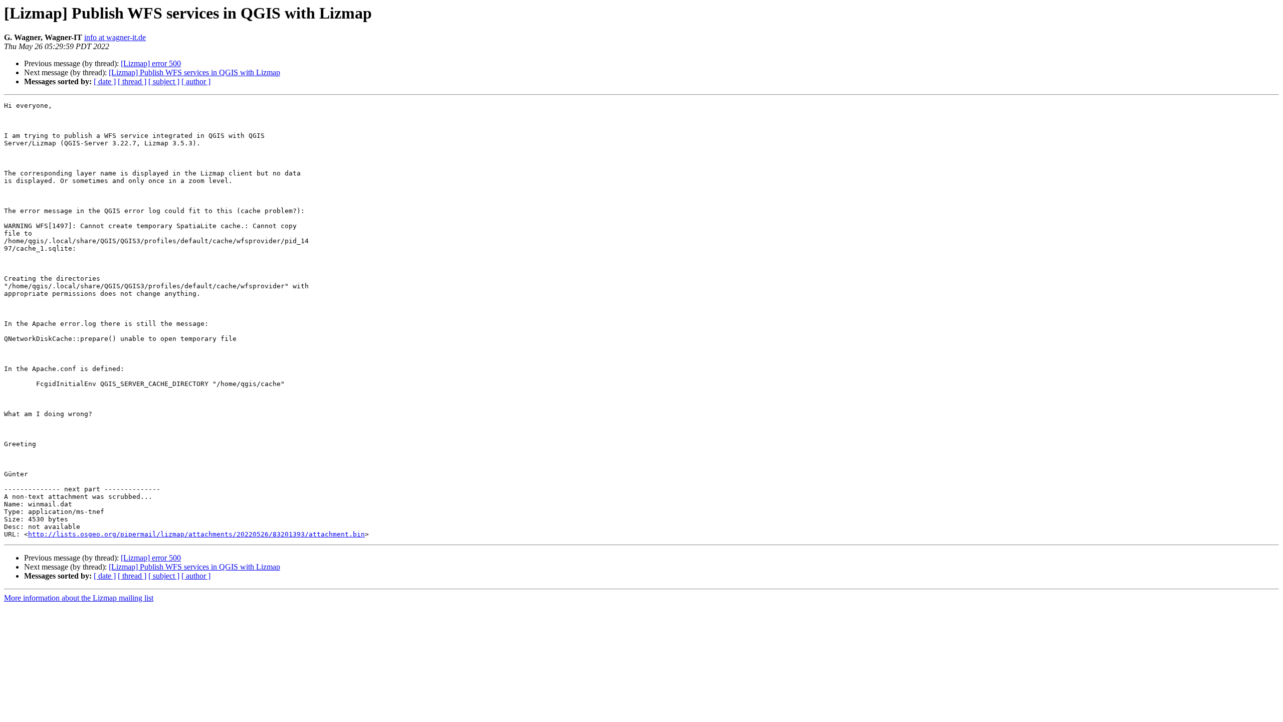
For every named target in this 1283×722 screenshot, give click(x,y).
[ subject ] (163, 81)
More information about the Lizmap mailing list (78, 598)
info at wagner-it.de (115, 37)
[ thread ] (132, 81)
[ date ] (105, 81)
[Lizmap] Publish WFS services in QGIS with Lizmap (194, 72)
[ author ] (195, 81)
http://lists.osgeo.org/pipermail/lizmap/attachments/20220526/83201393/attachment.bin (196, 534)
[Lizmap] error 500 (151, 63)
